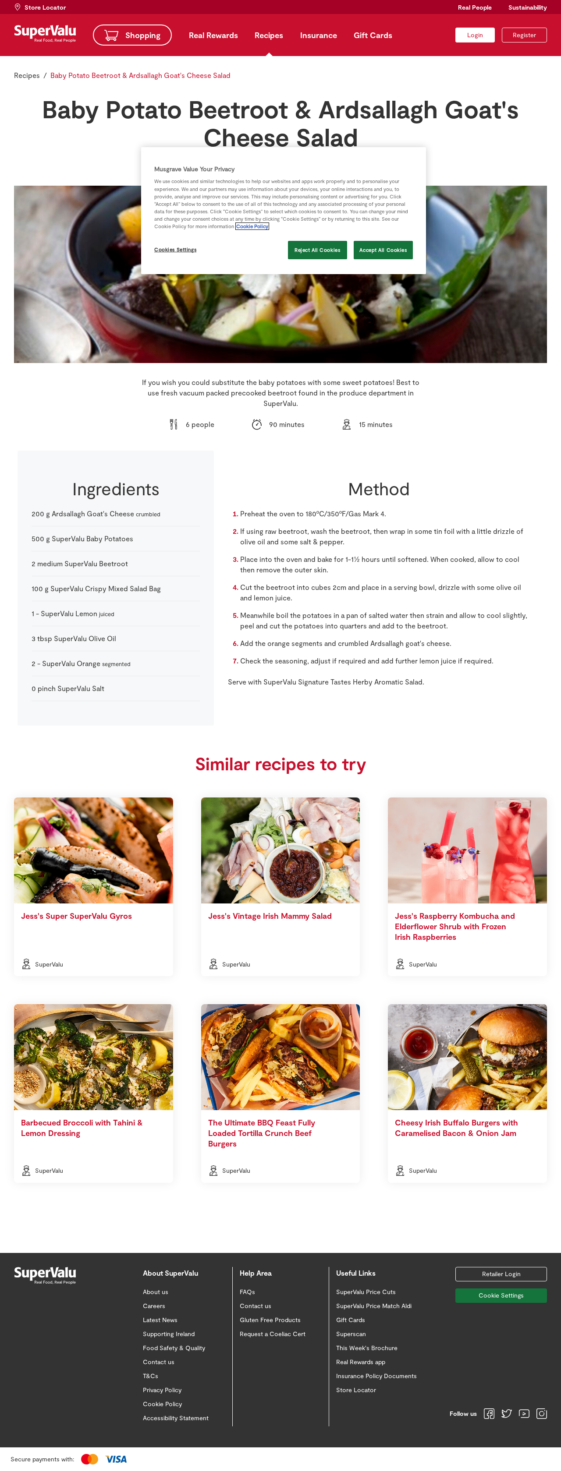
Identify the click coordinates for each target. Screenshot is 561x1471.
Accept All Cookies (383, 250)
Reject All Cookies (317, 250)
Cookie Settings (501, 1295)
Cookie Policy (252, 226)
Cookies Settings (175, 249)
